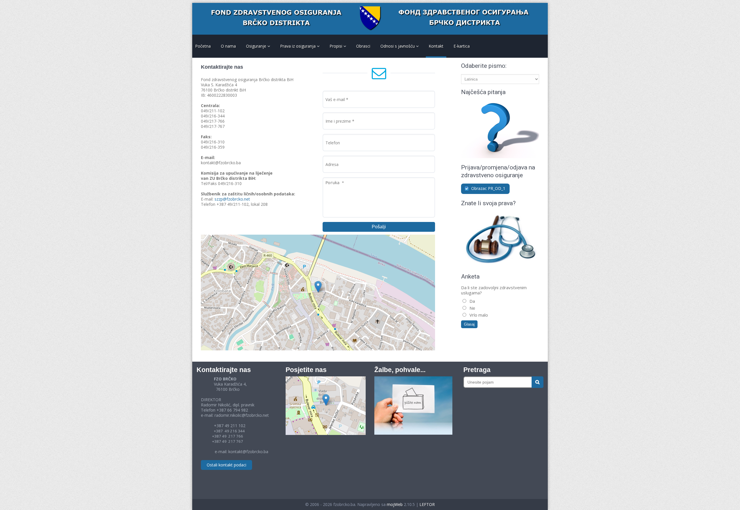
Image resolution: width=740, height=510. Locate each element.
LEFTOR (427, 504)
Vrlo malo (478, 314)
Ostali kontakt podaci (226, 465)
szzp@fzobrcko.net (232, 199)
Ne (471, 308)
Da (471, 301)
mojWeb (395, 504)
